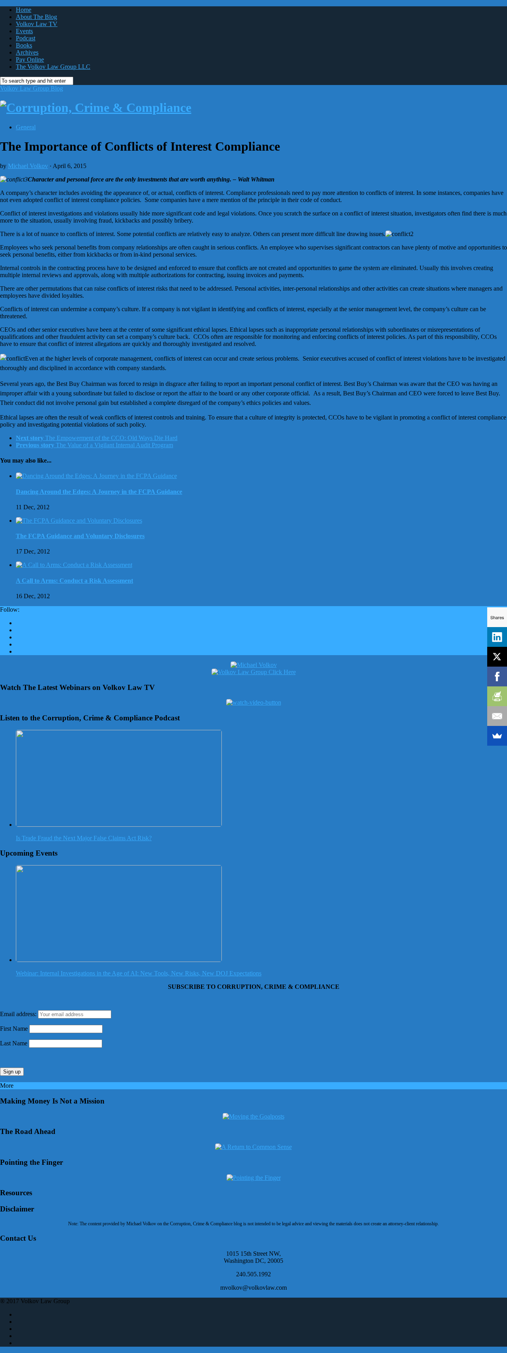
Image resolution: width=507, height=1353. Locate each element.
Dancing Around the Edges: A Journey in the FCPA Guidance (99, 491)
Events (24, 31)
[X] (497, 657)
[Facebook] (497, 676)
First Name (14, 1028)
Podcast (25, 38)
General (26, 127)
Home (23, 9)
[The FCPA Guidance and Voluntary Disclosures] (79, 520)
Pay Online (30, 59)
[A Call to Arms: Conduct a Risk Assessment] (74, 564)
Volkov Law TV (36, 24)
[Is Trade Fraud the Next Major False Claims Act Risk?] (119, 824)
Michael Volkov (28, 166)
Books (24, 45)
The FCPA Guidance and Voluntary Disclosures (80, 536)
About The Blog (36, 16)
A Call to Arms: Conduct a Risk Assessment (74, 580)
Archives (27, 52)
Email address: (19, 1014)
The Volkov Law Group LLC (53, 66)
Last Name (13, 1043)
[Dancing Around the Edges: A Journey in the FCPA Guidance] (96, 475)
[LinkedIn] (497, 637)
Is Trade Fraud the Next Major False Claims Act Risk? (84, 838)
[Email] (497, 716)
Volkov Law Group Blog (31, 88)
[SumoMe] (497, 736)
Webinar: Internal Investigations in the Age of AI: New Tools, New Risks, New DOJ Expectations (138, 973)
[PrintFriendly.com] (497, 696)
